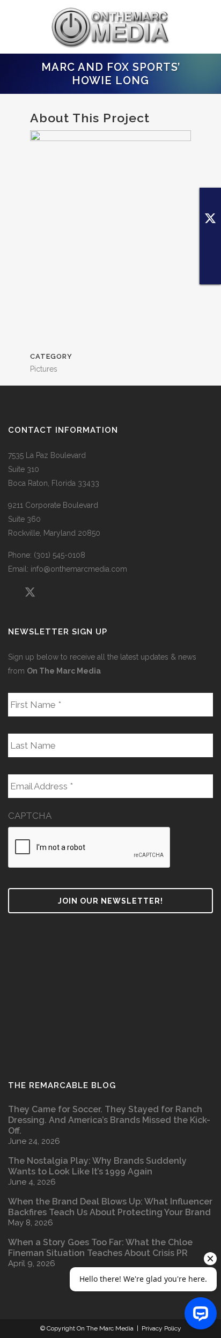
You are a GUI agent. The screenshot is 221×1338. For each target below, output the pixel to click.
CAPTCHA (29, 815)
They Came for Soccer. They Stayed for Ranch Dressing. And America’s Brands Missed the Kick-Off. (109, 1120)
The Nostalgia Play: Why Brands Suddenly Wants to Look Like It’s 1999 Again (97, 1166)
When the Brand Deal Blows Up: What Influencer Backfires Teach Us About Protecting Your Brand (110, 1206)
